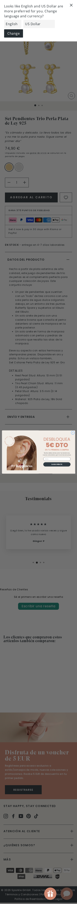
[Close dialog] (72, 432)
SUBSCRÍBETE (56, 464)
